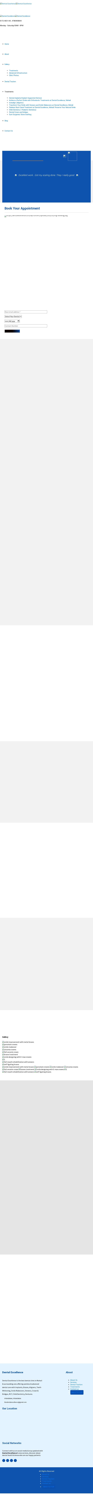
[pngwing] (22, 467)
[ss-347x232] (22, 534)
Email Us (46, 1320)
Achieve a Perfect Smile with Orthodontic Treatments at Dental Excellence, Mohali (40, 100)
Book (19, 1190)
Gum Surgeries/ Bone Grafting (20, 114)
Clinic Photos (14, 75)
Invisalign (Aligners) (16, 103)
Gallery (7, 64)
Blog (6, 121)
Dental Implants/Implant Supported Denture (25, 98)
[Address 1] (46, 1282)
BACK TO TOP (76, 1392)
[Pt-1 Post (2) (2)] (67, 534)
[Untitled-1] (39, 841)
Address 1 (46, 1288)
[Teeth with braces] (67, 402)
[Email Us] (46, 1314)
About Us (73, 1380)
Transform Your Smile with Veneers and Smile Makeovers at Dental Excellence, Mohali (41, 105)
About (7, 54)
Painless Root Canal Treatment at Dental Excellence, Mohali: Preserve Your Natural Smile (42, 107)
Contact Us (9, 131)
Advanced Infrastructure (18, 73)
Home (7, 44)
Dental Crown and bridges (18, 112)
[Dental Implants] (22, 402)
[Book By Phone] (46, 1296)
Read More (9, 444)
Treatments (13, 70)
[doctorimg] (70, 841)
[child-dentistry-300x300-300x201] (22, 597)
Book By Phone (46, 1303)
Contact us (74, 1389)
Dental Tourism (10, 81)
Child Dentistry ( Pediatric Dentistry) (22, 110)
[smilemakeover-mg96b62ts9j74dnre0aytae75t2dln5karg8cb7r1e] (67, 467)
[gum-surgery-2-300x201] (67, 597)
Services (73, 1382)
